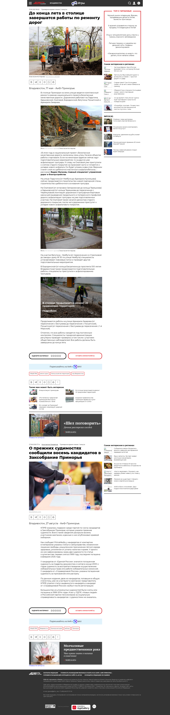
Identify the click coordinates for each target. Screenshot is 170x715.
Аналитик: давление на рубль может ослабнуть (126, 135)
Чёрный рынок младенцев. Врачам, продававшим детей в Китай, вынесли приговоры (122, 17)
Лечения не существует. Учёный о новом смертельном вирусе (126, 480)
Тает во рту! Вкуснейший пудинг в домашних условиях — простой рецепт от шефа (126, 76)
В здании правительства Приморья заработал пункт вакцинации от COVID (85, 399)
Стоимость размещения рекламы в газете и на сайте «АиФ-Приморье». (86, 673)
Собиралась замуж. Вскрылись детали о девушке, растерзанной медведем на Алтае (126, 450)
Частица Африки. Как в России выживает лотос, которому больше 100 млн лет (126, 69)
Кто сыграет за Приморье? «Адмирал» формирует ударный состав (50, 407)
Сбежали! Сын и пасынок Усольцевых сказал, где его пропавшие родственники (127, 92)
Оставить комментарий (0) (85, 356)
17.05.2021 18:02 (34, 9)
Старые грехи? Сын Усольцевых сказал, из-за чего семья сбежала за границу (127, 84)
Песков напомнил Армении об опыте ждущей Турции (126, 143)
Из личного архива (53, 76)
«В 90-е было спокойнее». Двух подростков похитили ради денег (126, 487)
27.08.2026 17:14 (34, 444)
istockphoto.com (35, 512)
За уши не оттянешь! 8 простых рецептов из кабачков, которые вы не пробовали (127, 465)
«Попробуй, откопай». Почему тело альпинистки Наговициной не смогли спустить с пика (126, 107)
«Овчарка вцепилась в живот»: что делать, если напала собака (122, 54)
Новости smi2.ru (36, 437)
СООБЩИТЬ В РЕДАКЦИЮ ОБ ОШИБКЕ (97, 675)
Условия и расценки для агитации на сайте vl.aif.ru (62, 675)
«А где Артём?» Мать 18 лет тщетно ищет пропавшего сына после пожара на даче (126, 99)
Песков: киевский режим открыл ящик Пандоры (125, 150)
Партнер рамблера (63, 706)
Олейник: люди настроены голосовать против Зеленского (124, 120)
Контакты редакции (50, 673)
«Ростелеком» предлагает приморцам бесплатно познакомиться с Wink (48, 399)
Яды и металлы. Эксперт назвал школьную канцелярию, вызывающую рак (125, 458)
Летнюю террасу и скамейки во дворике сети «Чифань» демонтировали (122, 45)
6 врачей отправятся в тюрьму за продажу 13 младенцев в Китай (122, 27)
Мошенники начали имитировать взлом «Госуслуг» (125, 127)
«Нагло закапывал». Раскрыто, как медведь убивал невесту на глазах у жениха (127, 473)
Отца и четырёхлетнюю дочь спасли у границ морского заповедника (122, 36)
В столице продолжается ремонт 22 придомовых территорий (65, 304)
